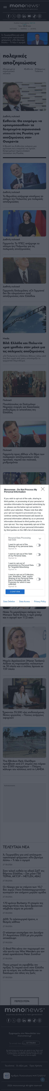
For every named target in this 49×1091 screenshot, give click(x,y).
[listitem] (24, 539)
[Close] (43, 489)
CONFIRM (15, 592)
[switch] (38, 545)
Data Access (24, 601)
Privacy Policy (40, 601)
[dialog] (24, 546)
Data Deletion (9, 601)
